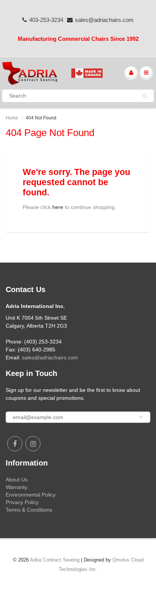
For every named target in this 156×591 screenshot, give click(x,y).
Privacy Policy (22, 502)
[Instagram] (33, 443)
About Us (17, 480)
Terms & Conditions (29, 510)
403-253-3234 (46, 20)
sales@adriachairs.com (104, 20)
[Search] (144, 96)
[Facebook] (14, 443)
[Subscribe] (141, 417)
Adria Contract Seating (55, 560)
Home (12, 118)
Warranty (16, 487)
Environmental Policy (31, 495)
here (57, 207)
